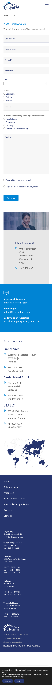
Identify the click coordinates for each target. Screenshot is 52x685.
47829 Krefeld (14, 386)
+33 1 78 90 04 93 (15, 367)
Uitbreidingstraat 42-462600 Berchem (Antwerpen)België (27, 255)
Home (6, 15)
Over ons (8, 510)
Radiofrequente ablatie (15, 498)
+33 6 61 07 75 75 (15, 370)
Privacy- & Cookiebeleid (13, 638)
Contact (8, 515)
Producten (9, 492)
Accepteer (8, 681)
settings (21, 676)
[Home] (11, 6)
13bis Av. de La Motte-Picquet (22, 354)
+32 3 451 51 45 (26, 268)
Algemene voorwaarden (13, 642)
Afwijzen (19, 681)
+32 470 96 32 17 (15, 399)
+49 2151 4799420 (16, 395)
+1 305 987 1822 (15, 427)
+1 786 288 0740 (15, 423)
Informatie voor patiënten (16, 504)
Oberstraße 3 (14, 383)
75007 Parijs (13, 358)
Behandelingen (11, 487)
